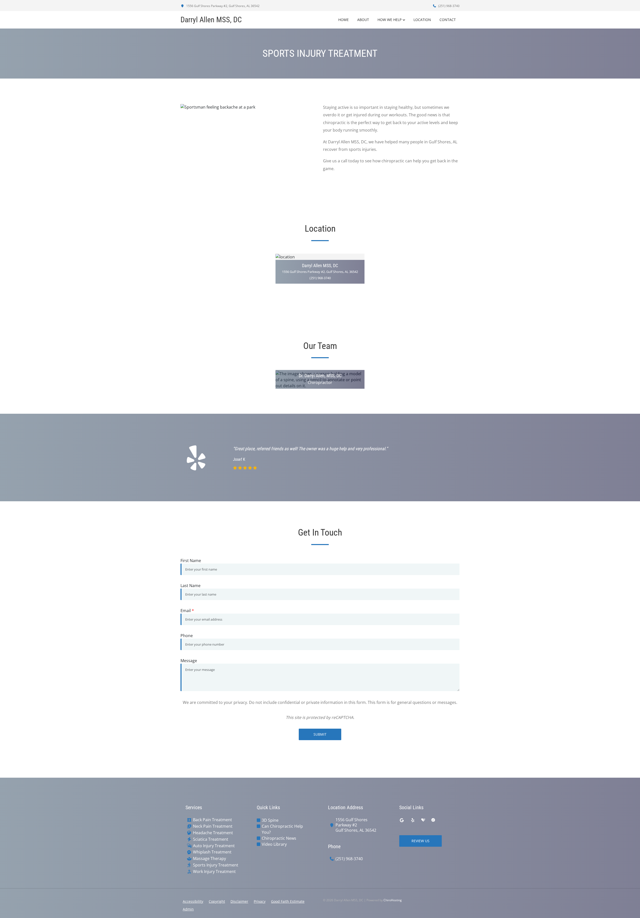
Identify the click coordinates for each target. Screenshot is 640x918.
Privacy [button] (260, 901)
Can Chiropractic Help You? (282, 829)
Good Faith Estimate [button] (287, 901)
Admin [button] (188, 909)
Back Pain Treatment (212, 819)
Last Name (190, 585)
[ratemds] (433, 820)
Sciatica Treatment (210, 839)
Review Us (421, 840)
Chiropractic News (279, 838)
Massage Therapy (209, 858)
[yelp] (412, 820)
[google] (401, 820)
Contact (448, 19)
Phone (186, 635)
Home (343, 19)
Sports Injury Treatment (215, 865)
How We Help (390, 19)
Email (187, 610)
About (363, 19)
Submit (320, 734)
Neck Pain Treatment (212, 826)
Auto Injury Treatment (214, 845)
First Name (190, 560)
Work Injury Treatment (214, 871)
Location (422, 19)
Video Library (274, 844)
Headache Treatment (213, 832)
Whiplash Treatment (212, 852)
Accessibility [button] (193, 901)
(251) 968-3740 (449, 6)
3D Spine (270, 820)
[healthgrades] (423, 820)
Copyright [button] (217, 901)
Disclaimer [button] (239, 901)
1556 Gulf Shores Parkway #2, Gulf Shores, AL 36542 (223, 6)
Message (188, 660)
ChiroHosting (393, 900)
